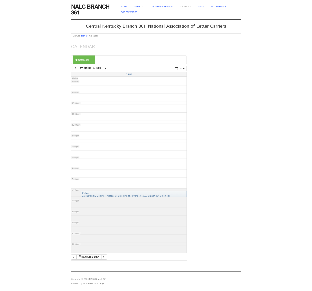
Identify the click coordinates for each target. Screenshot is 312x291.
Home (124, 6)
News (137, 6)
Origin (102, 283)
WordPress (88, 283)
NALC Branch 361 (90, 9)
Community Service (162, 6)
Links (201, 6)
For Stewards (129, 12)
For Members (218, 6)
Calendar (185, 6)
